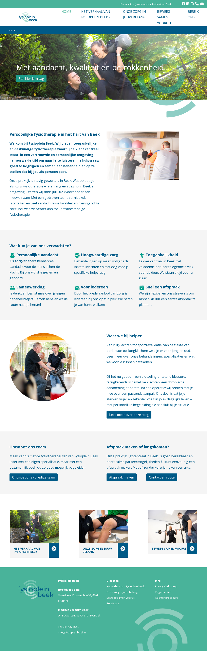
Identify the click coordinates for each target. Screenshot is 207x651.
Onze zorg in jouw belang (122, 592)
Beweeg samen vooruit (120, 597)
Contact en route (162, 477)
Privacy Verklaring (165, 586)
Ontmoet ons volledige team (33, 477)
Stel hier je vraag (31, 78)
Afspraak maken (121, 477)
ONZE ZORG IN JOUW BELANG (134, 14)
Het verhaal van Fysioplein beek (126, 586)
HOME (66, 11)
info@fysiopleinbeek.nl (72, 632)
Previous (188, 45)
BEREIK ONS (193, 14)
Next (194, 45)
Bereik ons (113, 603)
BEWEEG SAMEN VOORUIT (164, 17)
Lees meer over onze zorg (129, 414)
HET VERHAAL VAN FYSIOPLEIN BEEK (95, 14)
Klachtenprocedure (166, 597)
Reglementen (163, 592)
